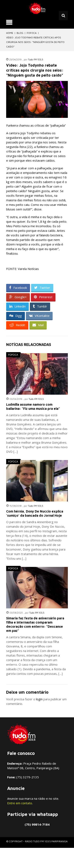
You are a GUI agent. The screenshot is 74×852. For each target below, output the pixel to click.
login (39, 699)
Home (9, 32)
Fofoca (32, 32)
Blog (20, 32)
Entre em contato (19, 803)
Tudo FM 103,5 (35, 59)
